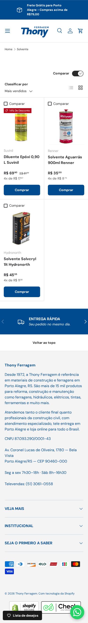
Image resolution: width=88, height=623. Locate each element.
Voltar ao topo (44, 342)
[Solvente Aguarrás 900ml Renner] (66, 126)
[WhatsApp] (77, 612)
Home (8, 49)
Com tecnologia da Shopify (56, 593)
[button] (80, 31)
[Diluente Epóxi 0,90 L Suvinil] (22, 126)
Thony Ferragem (26, 593)
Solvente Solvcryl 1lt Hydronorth (20, 261)
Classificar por (16, 84)
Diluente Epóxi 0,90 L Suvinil (21, 159)
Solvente (22, 49)
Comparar (61, 73)
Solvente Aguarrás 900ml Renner (65, 160)
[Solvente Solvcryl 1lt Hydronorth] (22, 228)
